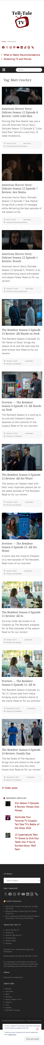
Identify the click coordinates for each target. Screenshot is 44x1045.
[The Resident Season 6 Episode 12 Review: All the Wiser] (22, 457)
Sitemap (8, 943)
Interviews (9, 991)
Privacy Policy (11, 938)
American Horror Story (13, 146)
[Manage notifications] (37, 1029)
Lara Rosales (29, 361)
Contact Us (10, 933)
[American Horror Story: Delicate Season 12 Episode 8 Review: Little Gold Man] (22, 95)
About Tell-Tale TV (12, 930)
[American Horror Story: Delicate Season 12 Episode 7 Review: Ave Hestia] (22, 167)
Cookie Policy (12, 1034)
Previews (9, 436)
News (7, 994)
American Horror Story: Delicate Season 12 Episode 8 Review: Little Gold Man (20, 112)
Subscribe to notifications (13, 977)
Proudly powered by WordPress (13, 1020)
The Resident (17, 364)
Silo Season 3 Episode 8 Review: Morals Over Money (27, 806)
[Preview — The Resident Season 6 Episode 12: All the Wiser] (22, 525)
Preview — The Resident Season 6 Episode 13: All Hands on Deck (21, 406)
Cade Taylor (27, 143)
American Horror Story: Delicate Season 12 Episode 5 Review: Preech (20, 257)
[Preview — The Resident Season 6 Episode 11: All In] (22, 663)
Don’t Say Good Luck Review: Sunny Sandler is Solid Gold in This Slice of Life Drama (23, 917)
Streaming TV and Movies (17, 59)
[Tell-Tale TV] (22, 18)
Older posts (11, 788)
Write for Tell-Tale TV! (14, 935)
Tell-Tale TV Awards (13, 1010)
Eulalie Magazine (14, 901)
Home (4, 41)
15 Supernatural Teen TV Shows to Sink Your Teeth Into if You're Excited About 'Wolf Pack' (27, 842)
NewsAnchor (36, 1020)
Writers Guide (11, 941)
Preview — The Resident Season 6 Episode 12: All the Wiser (19, 547)
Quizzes (8, 1007)
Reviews (24, 146)
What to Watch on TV (13, 999)
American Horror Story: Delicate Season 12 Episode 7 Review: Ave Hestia (20, 188)
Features (9, 1002)
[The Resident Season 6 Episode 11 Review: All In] (22, 594)
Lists (7, 1005)
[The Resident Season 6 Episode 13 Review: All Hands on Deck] (22, 312)
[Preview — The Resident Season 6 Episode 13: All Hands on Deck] (22, 384)
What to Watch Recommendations (22, 54)
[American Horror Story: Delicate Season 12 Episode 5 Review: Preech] (22, 239)
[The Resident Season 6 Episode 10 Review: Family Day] (22, 732)
